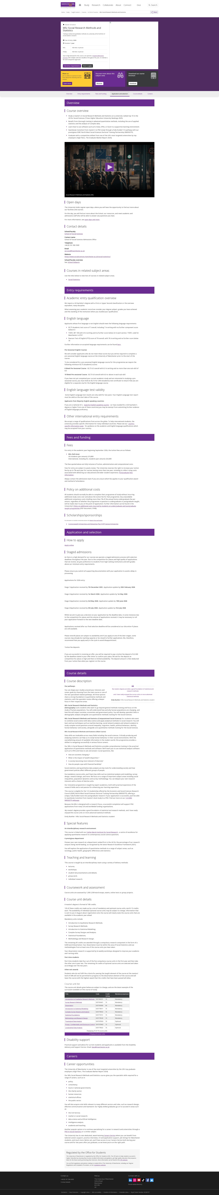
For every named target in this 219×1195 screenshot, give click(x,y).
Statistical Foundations (72, 1015)
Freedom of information (110, 1192)
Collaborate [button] (108, 5)
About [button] (118, 5)
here (119, 344)
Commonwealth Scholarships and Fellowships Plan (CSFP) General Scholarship (93, 524)
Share (155, 12)
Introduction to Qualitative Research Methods (80, 999)
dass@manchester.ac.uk (100, 1047)
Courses (84, 12)
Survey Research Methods (73, 1002)
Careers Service (109, 1135)
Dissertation (69, 1005)
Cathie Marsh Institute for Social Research (102, 832)
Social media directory (135, 1184)
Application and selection (120, 94)
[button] (109, 167)
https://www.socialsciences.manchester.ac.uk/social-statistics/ (88, 257)
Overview (69, 94)
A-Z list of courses (93, 12)
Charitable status (124, 1192)
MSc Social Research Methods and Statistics (113, 12)
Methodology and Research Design (76, 1018)
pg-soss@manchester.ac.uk (75, 251)
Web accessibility (96, 1192)
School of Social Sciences (74, 234)
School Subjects (74, 262)
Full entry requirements (72, 66)
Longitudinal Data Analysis (73, 1028)
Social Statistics (74, 280)
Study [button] (86, 5)
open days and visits (92, 220)
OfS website (123, 1160)
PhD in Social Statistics (73, 1132)
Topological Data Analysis (73, 1021)
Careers (150, 94)
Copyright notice (85, 1192)
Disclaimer (64, 1192)
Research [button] (96, 5)
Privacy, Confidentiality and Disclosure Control (80, 1024)
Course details (137, 94)
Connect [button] (127, 5)
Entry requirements (84, 94)
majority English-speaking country (96, 405)
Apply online (69, 545)
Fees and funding (100, 94)
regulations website (100, 1165)
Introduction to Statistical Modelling (76, 1009)
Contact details (65, 1182)
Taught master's (75, 12)
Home (80, 5)
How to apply (87, 66)
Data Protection (73, 1192)
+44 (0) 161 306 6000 (67, 1179)
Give (139, 5)
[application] (109, 167)
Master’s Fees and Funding (96, 520)
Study (67, 12)
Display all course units (97, 1034)
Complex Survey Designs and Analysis (77, 1012)
